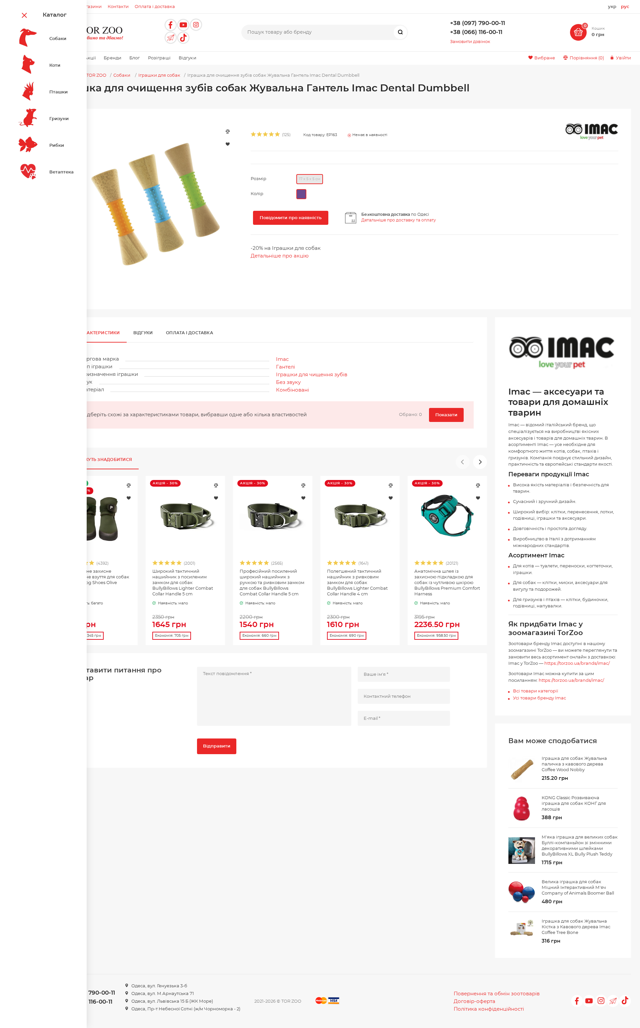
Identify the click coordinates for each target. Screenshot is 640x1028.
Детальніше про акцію (280, 256)
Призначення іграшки (109, 374)
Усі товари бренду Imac (539, 698)
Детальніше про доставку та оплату (398, 220)
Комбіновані (292, 390)
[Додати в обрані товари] (128, 497)
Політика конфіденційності (489, 1009)
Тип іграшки (96, 366)
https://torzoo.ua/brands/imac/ (577, 663)
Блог (134, 58)
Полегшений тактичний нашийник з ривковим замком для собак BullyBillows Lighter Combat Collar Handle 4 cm (357, 582)
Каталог (55, 15)
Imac (282, 359)
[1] (254, 135)
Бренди (112, 58)
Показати (446, 415)
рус (625, 7)
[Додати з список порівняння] (128, 485)
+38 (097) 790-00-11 (477, 23)
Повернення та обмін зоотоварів (497, 993)
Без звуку (288, 382)
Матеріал (92, 389)
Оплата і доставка (189, 333)
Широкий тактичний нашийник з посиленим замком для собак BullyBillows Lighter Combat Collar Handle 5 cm (182, 582)
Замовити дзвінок (470, 42)
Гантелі (285, 367)
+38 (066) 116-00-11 (476, 32)
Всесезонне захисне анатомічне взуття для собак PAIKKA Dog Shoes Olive (97, 577)
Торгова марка (99, 359)
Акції (90, 58)
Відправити (216, 746)
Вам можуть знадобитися (98, 460)
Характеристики (99, 333)
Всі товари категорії (535, 691)
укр (612, 7)
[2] (260, 135)
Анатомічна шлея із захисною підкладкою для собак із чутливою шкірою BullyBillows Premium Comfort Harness (447, 582)
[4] (272, 135)
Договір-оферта (474, 1001)
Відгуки (187, 58)
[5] (278, 135)
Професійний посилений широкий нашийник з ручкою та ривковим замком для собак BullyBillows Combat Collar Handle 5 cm (272, 582)
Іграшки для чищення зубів (311, 374)
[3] (266, 135)
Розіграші (159, 58)
